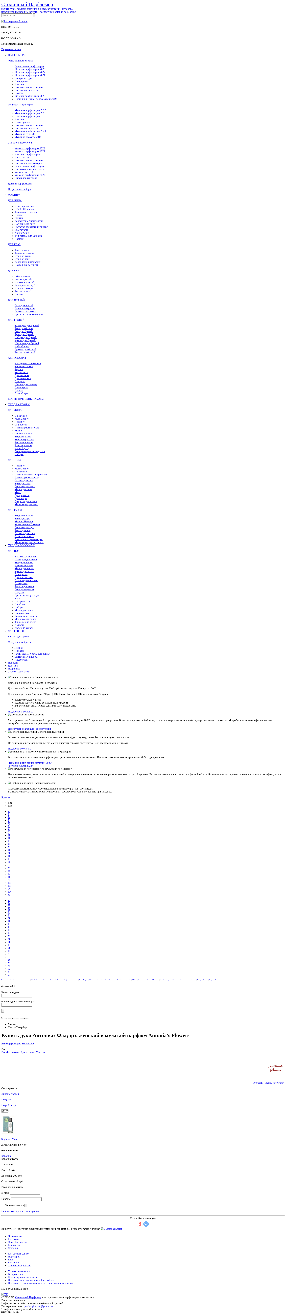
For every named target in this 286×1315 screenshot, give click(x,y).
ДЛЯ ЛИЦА (15, 200)
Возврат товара (16, 1274)
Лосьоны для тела (25, 486)
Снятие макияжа (24, 433)
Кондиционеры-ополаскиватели (24, 564)
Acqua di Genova (190, 980)
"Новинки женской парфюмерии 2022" (30, 762)
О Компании (15, 1236)
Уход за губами (23, 436)
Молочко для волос (25, 619)
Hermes (27, 980)
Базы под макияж (24, 206)
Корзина (6, 1155)
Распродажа (21, 81)
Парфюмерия (13, 1043)
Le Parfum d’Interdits (151, 980)
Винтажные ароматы (26, 90)
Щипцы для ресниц (26, 384)
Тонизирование (23, 445)
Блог (10, 1259)
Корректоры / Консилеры (29, 221)
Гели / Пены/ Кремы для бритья (32, 653)
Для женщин (28, 1052)
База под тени (22, 259)
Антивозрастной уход (27, 427)
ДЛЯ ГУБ (13, 270)
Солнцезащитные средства (30, 451)
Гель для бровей (24, 331)
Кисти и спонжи (24, 366)
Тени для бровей (24, 328)
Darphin (168, 980)
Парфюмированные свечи (29, 169)
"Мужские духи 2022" (20, 765)
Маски (18, 430)
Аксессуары (21, 659)
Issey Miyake (83, 980)
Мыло (18, 492)
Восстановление (24, 442)
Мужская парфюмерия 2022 (30, 110)
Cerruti (9, 980)
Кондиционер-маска (26, 616)
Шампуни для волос (26, 559)
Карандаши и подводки (28, 262)
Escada (162, 980)
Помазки (19, 650)
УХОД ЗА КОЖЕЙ (19, 404)
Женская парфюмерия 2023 (30, 69)
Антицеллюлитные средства (31, 474)
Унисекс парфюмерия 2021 (30, 151)
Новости (13, 662)
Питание (19, 421)
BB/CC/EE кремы (24, 209)
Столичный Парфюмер (28, 1297)
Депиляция (21, 498)
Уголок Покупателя (19, 671)
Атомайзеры (21, 393)
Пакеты (19, 93)
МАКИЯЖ (14, 194)
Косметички (21, 372)
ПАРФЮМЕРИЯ (17, 55)
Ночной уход (22, 448)
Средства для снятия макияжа (31, 226)
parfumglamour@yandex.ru (38, 1306)
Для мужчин (13, 1052)
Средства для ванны (26, 501)
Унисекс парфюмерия (20, 142)
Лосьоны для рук (24, 527)
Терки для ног (22, 530)
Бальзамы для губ (24, 282)
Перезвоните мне (11, 49)
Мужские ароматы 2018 (28, 137)
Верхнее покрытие (25, 311)
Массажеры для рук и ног (29, 542)
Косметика (28, 1043)
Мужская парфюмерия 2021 (30, 113)
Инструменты (22, 601)
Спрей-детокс (22, 613)
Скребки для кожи (25, 533)
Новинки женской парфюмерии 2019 (36, 99)
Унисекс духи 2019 (25, 172)
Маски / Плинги (24, 521)
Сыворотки (21, 424)
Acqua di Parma (214, 980)
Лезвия (19, 647)
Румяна (19, 218)
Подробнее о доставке (20, 711)
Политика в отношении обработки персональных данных (40, 1283)
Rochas (140, 980)
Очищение (21, 415)
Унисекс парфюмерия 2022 (30, 148)
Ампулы (19, 625)
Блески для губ (23, 279)
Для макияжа (22, 375)
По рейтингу (8, 1105)
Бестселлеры (22, 157)
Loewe (76, 980)
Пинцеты (20, 381)
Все (3, 1043)
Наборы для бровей (26, 337)
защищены (19, 1300)
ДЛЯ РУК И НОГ (18, 509)
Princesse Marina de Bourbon (52, 980)
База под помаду (24, 288)
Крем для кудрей (24, 628)
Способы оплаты (17, 1242)
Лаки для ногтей (24, 305)
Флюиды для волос (25, 622)
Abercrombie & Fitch (115, 980)
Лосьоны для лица (25, 224)
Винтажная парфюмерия (28, 163)
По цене (6, 1099)
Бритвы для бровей (25, 349)
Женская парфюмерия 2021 (30, 75)
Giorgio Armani (202, 980)
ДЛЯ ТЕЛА (14, 460)
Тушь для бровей (24, 334)
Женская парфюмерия (20, 60)
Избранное (14, 668)
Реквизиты (14, 1245)
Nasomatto (127, 980)
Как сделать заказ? (18, 1253)
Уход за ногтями (24, 515)
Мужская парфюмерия (20, 104)
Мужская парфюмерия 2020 (30, 131)
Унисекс (40, 1052)
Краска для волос (24, 571)
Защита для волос (24, 586)
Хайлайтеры (22, 232)
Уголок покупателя (19, 1271)
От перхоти (21, 583)
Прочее (19, 390)
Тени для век (22, 250)
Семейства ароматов (19, 1265)
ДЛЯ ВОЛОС (15, 550)
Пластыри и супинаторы (29, 539)
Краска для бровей (25, 340)
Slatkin (134, 980)
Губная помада (23, 276)
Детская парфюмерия (20, 183)
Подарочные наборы (19, 189)
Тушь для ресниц (24, 253)
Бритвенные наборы (26, 656)
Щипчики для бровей (27, 343)
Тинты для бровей (25, 352)
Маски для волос (24, 568)
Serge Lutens (68, 980)
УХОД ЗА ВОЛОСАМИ (21, 545)
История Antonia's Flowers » (269, 1082)
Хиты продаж (22, 122)
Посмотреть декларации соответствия (29, 728)
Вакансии (13, 1262)
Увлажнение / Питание (27, 524)
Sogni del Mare (9, 1139)
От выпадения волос (26, 580)
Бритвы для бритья (18, 636)
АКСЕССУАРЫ (17, 357)
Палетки (19, 238)
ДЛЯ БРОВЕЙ (16, 319)
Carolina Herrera (18, 980)
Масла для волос (24, 610)
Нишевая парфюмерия (27, 116)
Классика (20, 84)
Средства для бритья (19, 642)
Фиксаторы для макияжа (28, 235)
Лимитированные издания (30, 87)
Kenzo (3, 980)
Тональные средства (26, 212)
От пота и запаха (24, 536)
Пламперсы (21, 387)
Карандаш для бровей (27, 325)
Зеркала (19, 369)
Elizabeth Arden (36, 980)
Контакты (13, 1239)
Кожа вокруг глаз (24, 439)
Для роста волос (24, 577)
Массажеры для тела (26, 504)
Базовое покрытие (25, 308)
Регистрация (32, 1211)
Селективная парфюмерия (29, 66)
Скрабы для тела (24, 480)
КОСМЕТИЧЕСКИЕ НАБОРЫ (26, 398)
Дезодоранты (22, 495)
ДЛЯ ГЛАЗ (14, 244)
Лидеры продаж (24, 78)
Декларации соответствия (22, 1277)
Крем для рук (22, 518)
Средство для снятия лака (29, 314)
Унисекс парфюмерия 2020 (30, 175)
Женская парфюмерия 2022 (30, 72)
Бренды (5, 797)
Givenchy (104, 980)
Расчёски (20, 604)
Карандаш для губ (25, 285)
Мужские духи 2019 (26, 134)
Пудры (18, 215)
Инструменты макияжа (28, 363)
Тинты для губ (23, 291)
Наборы (19, 294)
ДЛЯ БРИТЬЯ (16, 630)
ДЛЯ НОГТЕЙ (16, 299)
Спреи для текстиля (26, 178)
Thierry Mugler (94, 980)
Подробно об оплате (19, 748)
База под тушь (22, 256)
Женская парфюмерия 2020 (30, 96)
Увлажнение (21, 418)
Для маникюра (23, 378)
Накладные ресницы (26, 264)
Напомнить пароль (12, 1211)
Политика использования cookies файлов (31, 1280)
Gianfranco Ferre (177, 980)
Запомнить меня (14, 1205)
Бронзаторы (21, 229)
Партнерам (14, 1256)
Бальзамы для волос (26, 556)
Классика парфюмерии (28, 154)
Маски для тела (23, 489)
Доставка (13, 665)
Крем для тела (22, 483)
